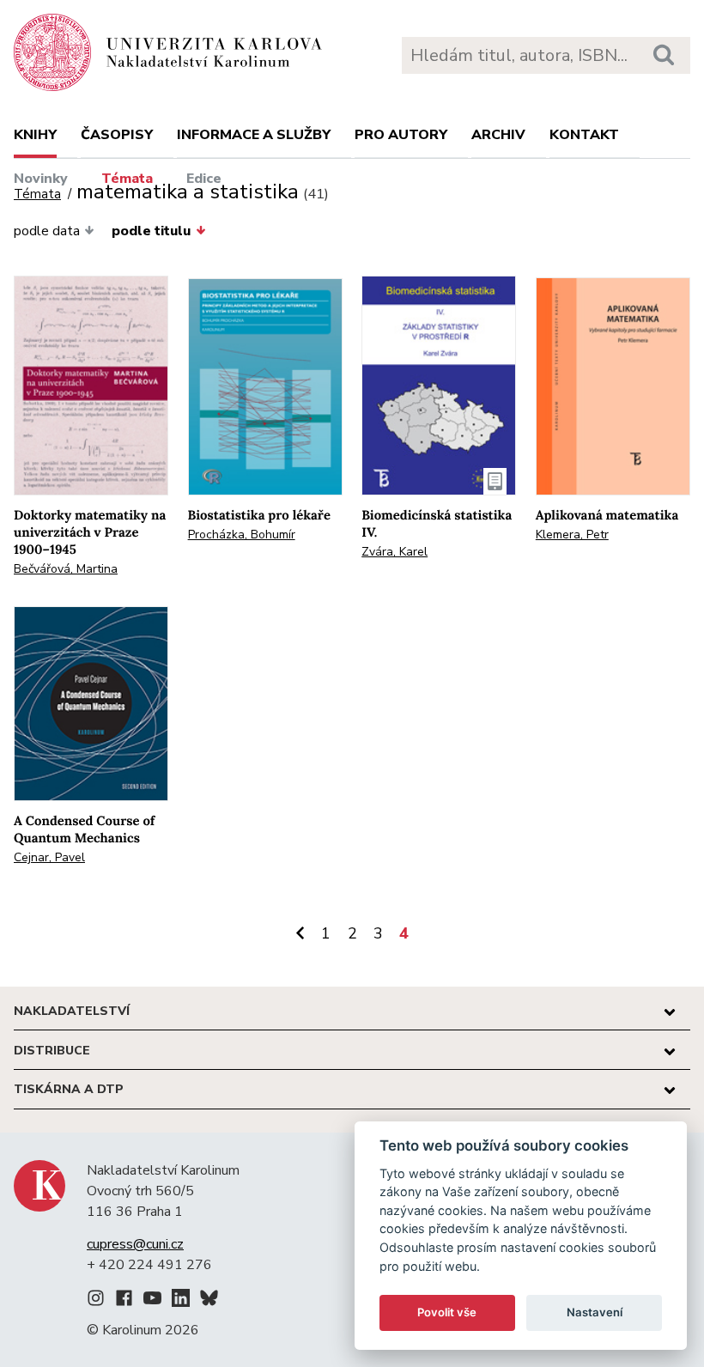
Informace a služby (254, 134)
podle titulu (151, 231)
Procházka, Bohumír (241, 534)
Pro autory (401, 134)
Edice (204, 178)
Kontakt (584, 134)
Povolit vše (446, 1312)
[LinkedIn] (181, 1301)
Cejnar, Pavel (49, 857)
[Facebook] (124, 1301)
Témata (127, 178)
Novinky (41, 178)
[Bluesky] (209, 1301)
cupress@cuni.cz (135, 1244)
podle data (47, 231)
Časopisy (117, 134)
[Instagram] (96, 1301)
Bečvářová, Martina (66, 569)
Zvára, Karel (394, 552)
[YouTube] (152, 1301)
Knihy (35, 134)
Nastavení (594, 1312)
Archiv (498, 134)
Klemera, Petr (572, 534)
